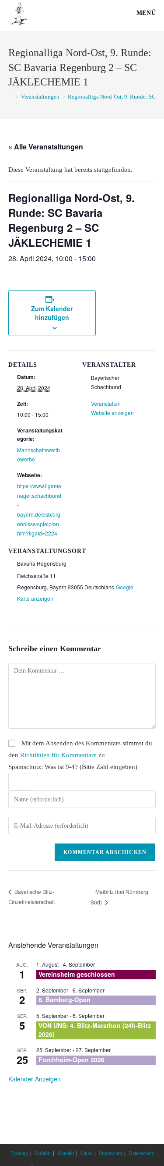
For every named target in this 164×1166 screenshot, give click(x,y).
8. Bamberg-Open (64, 999)
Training (19, 1153)
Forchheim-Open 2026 (71, 1059)
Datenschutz (141, 1153)
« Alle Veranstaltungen (45, 147)
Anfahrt (43, 1153)
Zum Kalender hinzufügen (52, 313)
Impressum (110, 1153)
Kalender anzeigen (34, 1078)
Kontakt (65, 1153)
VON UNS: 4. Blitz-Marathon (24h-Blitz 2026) (94, 1029)
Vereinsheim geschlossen (76, 974)
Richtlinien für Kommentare (58, 754)
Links (86, 1153)
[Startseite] (10, 96)
